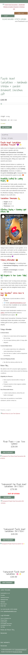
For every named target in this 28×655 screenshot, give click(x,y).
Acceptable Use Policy (6, 625)
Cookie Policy (4, 621)
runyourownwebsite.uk (20, 649)
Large (21, 653)
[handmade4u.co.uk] (14, 7)
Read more (7, 497)
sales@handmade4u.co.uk (21, 21)
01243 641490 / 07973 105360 (14, 19)
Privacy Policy (4, 620)
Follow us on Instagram (24, 1)
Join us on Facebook (20, 1)
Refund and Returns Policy (7, 630)
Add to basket (6, 127)
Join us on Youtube (27, 1)
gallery (3, 312)
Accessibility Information (6, 623)
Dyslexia (24, 653)
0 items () (21, 13)
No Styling (26, 653)
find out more (4, 633)
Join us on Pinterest (22, 1)
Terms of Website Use (6, 618)
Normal (19, 653)
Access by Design (17, 651)
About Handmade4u (5, 642)
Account (5, 16)
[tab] (14, 135)
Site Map (3, 627)
